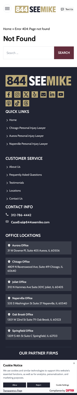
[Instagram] (17, 94)
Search (64, 53)
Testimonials (16, 182)
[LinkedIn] (52, 94)
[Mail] (43, 94)
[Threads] (26, 103)
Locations (15, 190)
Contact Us (16, 198)
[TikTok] (17, 103)
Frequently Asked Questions (25, 174)
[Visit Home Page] (35, 9)
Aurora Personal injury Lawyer (26, 136)
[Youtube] (61, 94)
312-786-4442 (21, 215)
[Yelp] (35, 94)
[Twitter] (26, 94)
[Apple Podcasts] (9, 103)
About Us (14, 167)
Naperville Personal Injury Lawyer (28, 143)
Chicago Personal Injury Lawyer (27, 128)
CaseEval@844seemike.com (30, 222)
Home (7, 29)
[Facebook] (9, 94)
